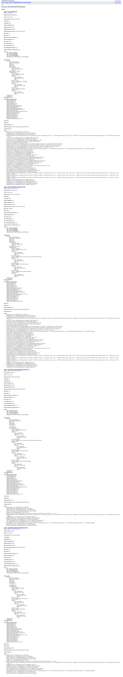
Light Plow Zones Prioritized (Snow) (17, 369)
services (6, 2)
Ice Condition (11, 11)
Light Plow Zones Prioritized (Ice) (17, 527)
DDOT (10, 2)
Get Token (119, 0)
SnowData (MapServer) (16, 2)
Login (116, 0)
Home (3, 2)
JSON (2, 4)
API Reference (118, 2)
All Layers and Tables (26, 2)
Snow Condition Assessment (16, 187)
